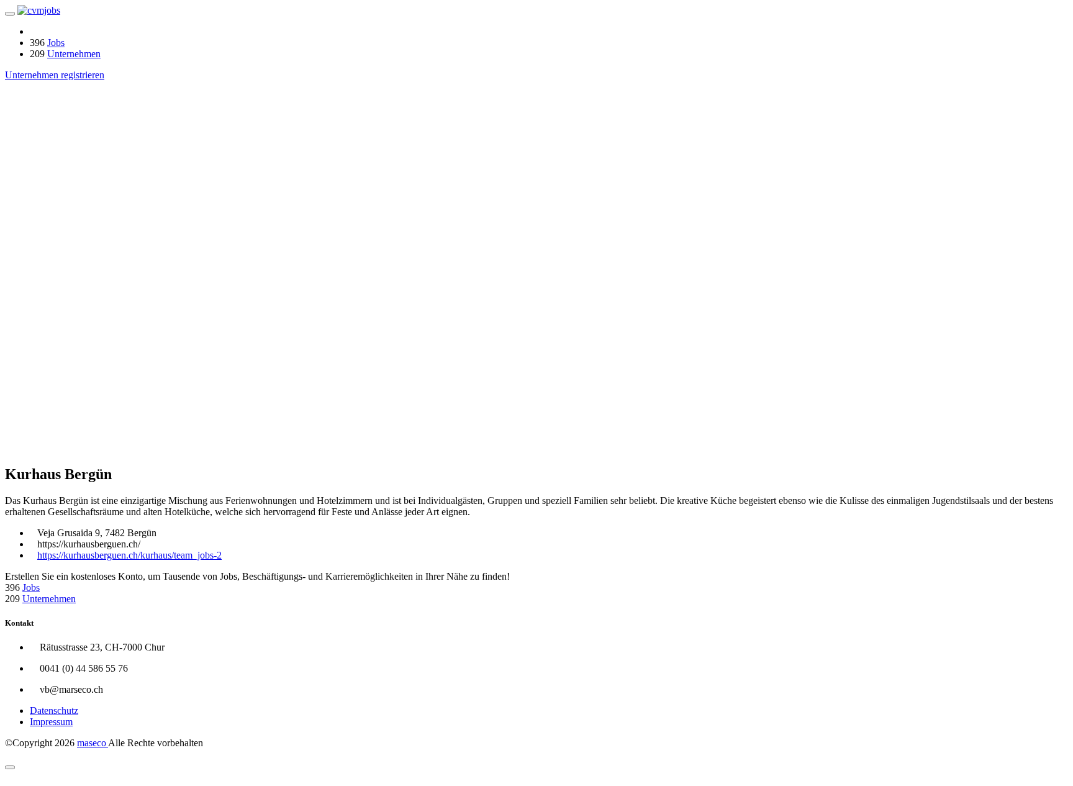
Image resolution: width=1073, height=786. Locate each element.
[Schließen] (10, 767)
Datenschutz (54, 710)
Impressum (51, 721)
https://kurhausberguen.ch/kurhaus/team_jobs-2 (129, 555)
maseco (92, 743)
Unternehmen (74, 53)
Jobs (56, 42)
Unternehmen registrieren (54, 75)
